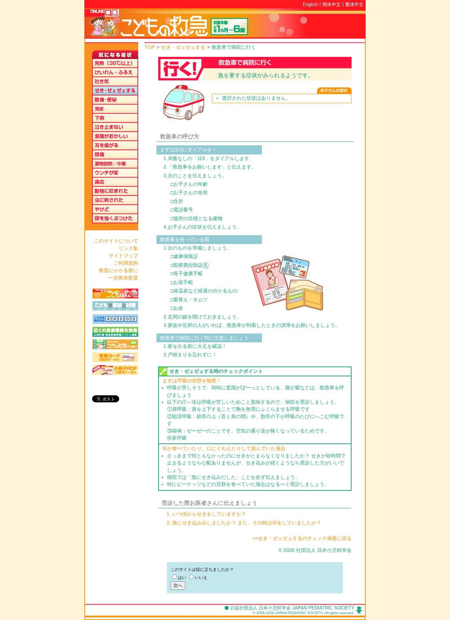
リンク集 (128, 248)
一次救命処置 (123, 278)
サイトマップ (123, 255)
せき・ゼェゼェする (183, 47)
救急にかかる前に (118, 270)
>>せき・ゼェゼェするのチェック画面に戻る (302, 538)
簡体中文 (331, 4)
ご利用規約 (126, 263)
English (310, 4)
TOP (149, 47)
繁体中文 (354, 4)
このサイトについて (116, 241)
